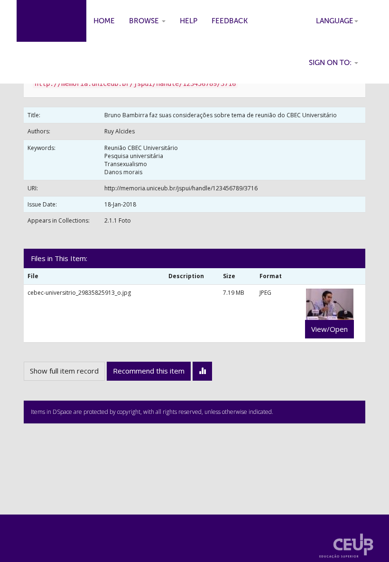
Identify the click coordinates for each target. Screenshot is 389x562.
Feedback (230, 21)
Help (188, 21)
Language (334, 21)
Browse (145, 21)
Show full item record (64, 370)
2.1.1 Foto (117, 220)
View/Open (329, 329)
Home (104, 21)
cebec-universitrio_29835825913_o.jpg (79, 293)
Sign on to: (331, 62)
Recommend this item (149, 370)
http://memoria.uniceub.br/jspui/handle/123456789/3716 (181, 188)
